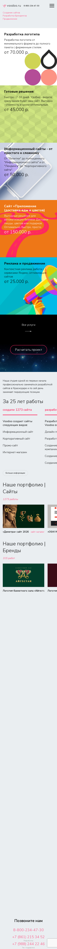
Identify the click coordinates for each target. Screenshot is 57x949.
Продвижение (10, 18)
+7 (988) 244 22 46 (28, 943)
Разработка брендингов (15, 15)
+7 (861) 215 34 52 (28, 937)
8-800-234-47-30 (28, 930)
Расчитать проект (28, 349)
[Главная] (12, 6)
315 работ (9, 558)
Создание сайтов (11, 12)
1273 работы (10, 499)
